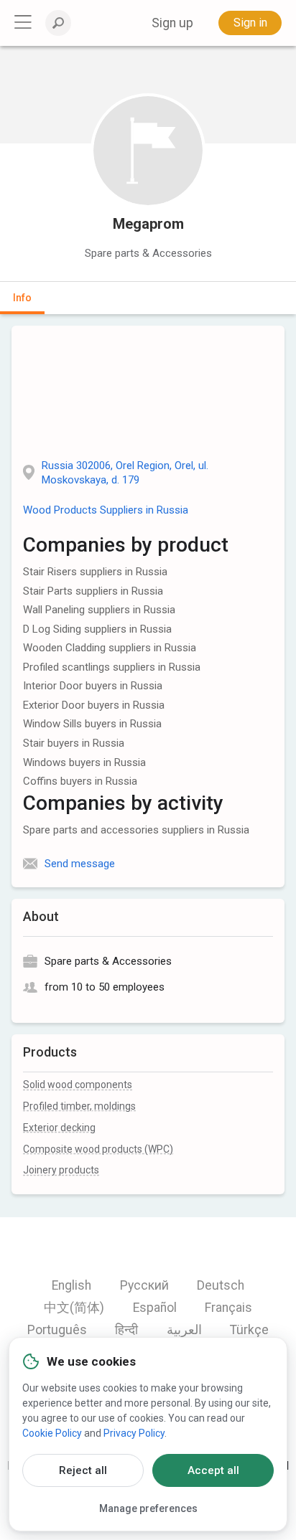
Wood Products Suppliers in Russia (105, 510)
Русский (144, 1285)
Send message (80, 863)
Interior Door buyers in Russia (92, 685)
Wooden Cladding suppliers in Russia (109, 647)
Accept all (213, 1470)
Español (155, 1307)
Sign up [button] (172, 23)
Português (57, 1330)
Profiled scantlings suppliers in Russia (111, 667)
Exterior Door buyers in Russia (94, 705)
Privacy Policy (134, 1433)
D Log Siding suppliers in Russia (97, 629)
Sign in (250, 22)
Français (228, 1307)
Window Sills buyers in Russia (92, 723)
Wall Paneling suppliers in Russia (99, 609)
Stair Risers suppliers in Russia (95, 571)
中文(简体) (74, 1307)
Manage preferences (148, 1508)
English (71, 1285)
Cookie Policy (52, 1433)
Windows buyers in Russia (84, 762)
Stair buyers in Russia (73, 743)
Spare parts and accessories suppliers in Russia (136, 829)
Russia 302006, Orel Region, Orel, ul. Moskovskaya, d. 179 (125, 472)
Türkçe (249, 1330)
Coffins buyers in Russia (80, 781)
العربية (184, 1330)
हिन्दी (126, 1330)
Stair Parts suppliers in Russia (93, 591)
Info (22, 297)
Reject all (83, 1470)
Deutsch (220, 1285)
